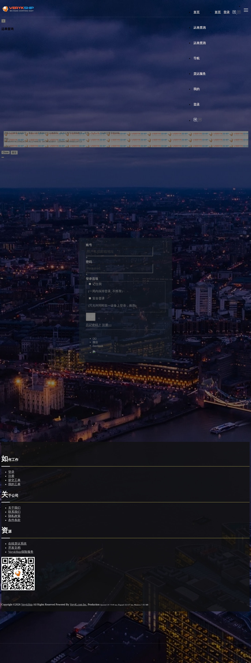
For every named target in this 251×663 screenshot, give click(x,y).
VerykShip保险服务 (20, 552)
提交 (14, 152)
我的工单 (14, 484)
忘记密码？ (93, 325)
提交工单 (14, 480)
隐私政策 (14, 516)
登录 (227, 12)
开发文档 (14, 547)
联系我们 (14, 512)
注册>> (107, 325)
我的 (196, 89)
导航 (196, 58)
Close (5, 152)
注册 (11, 476)
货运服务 (199, 73)
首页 (218, 12)
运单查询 (199, 27)
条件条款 (14, 520)
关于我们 (14, 507)
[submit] (2, 157)
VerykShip (27, 604)
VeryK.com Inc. (78, 604)
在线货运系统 (17, 543)
